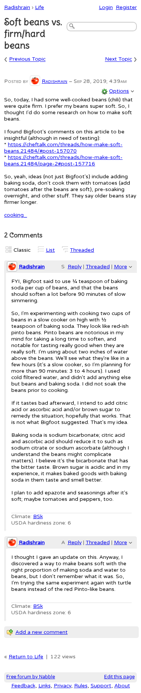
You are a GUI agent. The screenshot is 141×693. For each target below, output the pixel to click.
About (122, 685)
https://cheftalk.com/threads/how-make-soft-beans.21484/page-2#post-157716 (63, 160)
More (120, 266)
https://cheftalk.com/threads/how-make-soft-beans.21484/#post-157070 (63, 147)
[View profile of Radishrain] (35, 81)
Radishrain (17, 7)
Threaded (82, 250)
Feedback (23, 685)
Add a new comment (41, 632)
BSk (38, 516)
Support (101, 685)
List (50, 250)
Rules (81, 685)
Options (119, 91)
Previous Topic (27, 59)
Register (126, 7)
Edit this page (119, 677)
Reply (75, 266)
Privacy (62, 685)
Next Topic (118, 59)
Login (106, 7)
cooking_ (15, 215)
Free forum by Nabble (30, 677)
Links (44, 685)
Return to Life (26, 656)
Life (39, 7)
